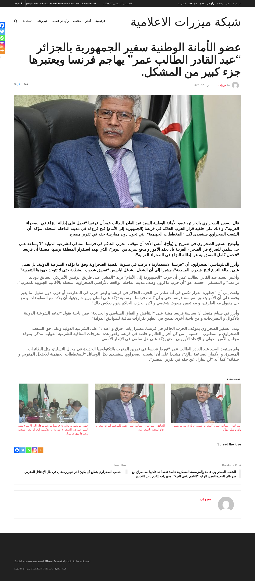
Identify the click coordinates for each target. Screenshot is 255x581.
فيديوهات (192, 3)
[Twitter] (23, 450)
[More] (40, 450)
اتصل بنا (182, 3)
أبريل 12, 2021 (202, 85)
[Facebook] (17, 450)
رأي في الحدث (207, 3)
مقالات (219, 3)
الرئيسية (237, 3)
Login (17, 3)
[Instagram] (34, 450)
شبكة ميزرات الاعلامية (185, 21)
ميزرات (223, 85)
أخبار (228, 3)
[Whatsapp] (28, 450)
